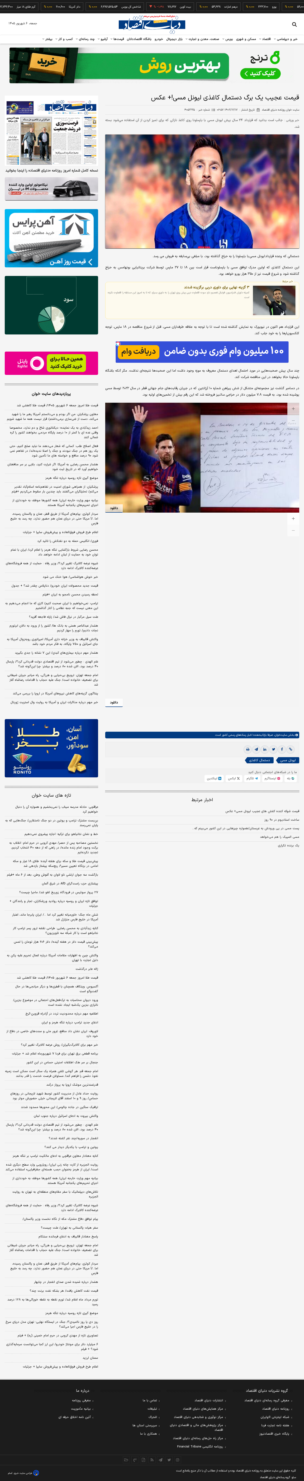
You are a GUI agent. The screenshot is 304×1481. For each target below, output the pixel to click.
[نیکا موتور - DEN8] (51, 189)
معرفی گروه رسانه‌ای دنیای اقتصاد (266, 1400)
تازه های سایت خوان (51, 795)
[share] (143, 1459)
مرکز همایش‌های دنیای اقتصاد (203, 1409)
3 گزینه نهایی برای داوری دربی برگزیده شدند (216, 287)
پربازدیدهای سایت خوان (51, 394)
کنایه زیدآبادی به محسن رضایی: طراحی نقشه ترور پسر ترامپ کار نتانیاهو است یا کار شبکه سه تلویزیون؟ (55, 931)
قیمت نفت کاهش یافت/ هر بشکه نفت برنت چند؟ (64, 1291)
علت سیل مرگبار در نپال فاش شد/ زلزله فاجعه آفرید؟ (63, 617)
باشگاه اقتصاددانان (139, 39)
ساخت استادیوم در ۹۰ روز (281, 820)
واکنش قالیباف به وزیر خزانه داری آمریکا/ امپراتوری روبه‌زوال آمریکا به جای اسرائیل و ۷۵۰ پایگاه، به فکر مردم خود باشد (52, 642)
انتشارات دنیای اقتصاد (209, 1400)
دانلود (114, 508)
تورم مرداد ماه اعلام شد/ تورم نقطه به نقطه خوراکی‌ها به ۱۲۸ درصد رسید (52, 1302)
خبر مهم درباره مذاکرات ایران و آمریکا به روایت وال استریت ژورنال (54, 702)
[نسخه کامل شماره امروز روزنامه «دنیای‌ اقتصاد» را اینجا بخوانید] (51, 131)
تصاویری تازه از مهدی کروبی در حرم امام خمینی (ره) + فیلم (58, 1335)
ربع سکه (285, 7)
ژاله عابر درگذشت (87, 969)
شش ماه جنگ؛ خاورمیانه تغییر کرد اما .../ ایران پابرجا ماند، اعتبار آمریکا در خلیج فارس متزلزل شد (55, 917)
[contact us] (134, 1459)
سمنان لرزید (90, 1358)
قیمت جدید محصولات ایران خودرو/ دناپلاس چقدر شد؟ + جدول (54, 586)
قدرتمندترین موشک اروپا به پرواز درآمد (72, 1085)
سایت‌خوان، (280, 735)
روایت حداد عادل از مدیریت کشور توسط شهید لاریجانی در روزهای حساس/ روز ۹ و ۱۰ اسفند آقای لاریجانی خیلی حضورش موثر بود (54, 1096)
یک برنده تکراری (288, 845)
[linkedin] (265, 749)
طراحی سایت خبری (23, 1473)
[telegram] (256, 749)
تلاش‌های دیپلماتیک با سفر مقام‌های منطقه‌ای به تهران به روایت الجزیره (55, 1194)
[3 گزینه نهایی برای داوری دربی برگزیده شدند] (274, 300)
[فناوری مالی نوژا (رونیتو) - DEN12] (51, 748)
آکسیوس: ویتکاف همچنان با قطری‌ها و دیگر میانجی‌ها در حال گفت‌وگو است (56, 989)
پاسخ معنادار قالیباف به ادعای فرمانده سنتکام (68, 1236)
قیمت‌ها (118, 39)
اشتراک (152, 1417)
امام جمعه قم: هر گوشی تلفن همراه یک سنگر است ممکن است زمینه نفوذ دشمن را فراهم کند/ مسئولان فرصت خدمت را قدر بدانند (51, 1074)
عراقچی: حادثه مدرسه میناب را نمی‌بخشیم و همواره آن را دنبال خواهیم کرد (56, 809)
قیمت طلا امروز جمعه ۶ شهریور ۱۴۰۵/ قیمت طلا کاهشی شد (57, 405)
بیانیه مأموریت (81, 1409)
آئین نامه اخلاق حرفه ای (74, 1417)
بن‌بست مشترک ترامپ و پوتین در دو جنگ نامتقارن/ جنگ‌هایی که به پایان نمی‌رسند (51, 823)
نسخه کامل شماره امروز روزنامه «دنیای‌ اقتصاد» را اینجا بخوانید (51, 170)
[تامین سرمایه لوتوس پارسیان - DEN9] (51, 305)
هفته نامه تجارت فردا (275, 1425)
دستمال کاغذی (259, 760)
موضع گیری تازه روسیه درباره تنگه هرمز (71, 478)
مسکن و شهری (246, 39)
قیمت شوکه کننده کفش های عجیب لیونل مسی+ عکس (262, 811)
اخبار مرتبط (202, 800)
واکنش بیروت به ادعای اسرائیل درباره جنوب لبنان (66, 1116)
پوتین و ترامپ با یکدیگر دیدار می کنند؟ (71, 1147)
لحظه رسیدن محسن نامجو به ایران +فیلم (70, 594)
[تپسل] (118, 343)
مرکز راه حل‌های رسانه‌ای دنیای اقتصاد (198, 1438)
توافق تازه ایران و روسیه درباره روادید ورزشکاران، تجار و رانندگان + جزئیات (54, 903)
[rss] (152, 1459)
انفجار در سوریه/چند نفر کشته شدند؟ (73, 1138)
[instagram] (177, 1459)
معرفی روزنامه (81, 1400)
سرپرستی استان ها (145, 1425)
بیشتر (48, 39)
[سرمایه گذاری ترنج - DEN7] (152, 65)
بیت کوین (152, 7)
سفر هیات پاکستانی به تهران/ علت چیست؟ (69, 1228)
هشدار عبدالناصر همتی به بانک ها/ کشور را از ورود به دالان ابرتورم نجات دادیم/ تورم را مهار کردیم (54, 628)
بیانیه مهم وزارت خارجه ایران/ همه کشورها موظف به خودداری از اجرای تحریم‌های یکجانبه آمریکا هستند (55, 503)
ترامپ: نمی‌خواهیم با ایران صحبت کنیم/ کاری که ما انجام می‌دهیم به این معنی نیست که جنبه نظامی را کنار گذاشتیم (51, 606)
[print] (248, 749)
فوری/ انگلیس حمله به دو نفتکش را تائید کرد (67, 541)
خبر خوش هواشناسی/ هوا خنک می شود (70, 577)
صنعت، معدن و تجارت (203, 39)
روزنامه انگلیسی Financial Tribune (200, 1446)
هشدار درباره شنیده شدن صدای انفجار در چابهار (66, 1282)
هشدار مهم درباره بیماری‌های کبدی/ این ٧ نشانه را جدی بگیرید (56, 653)
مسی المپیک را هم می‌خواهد (279, 837)
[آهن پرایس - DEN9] (51, 238)
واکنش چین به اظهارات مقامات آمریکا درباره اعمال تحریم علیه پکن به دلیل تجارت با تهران (52, 958)
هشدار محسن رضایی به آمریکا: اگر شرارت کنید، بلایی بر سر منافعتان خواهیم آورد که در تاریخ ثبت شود (52, 467)
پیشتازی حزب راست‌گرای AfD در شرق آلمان (70, 883)
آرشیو (104, 39)
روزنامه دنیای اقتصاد (275, 1409)
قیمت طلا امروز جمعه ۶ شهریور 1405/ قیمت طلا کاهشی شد (57, 978)
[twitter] (273, 749)
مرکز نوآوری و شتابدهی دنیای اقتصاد (198, 1417)
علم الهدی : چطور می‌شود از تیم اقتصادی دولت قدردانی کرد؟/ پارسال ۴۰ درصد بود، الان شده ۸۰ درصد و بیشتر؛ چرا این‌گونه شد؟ (52, 664)
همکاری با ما (148, 1434)
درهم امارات (197, 7)
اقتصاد (266, 39)
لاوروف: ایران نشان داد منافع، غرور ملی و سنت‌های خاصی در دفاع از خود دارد (52, 1034)
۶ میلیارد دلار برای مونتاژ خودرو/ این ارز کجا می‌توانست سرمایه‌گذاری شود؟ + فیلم (52, 1347)
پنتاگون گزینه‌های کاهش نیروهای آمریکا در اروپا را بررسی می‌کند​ (55, 693)
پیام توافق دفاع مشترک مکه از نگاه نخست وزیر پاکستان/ (60, 1219)
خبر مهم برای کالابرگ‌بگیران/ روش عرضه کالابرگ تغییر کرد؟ (59, 1045)
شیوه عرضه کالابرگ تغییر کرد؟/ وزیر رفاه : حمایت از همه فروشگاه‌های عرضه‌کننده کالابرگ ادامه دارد (52, 566)
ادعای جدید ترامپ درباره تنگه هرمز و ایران (70, 1022)
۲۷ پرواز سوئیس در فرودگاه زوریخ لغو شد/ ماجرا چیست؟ (58, 892)
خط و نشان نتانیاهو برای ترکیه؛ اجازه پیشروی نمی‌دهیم (61, 834)
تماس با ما (150, 1400)
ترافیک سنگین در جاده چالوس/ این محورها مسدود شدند (59, 1107)
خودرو (159, 39)
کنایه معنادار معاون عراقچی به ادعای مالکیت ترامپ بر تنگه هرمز (55, 1156)
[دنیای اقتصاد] (152, 24)
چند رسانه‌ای (86, 39)
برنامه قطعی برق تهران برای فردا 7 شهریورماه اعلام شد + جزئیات (55, 1053)
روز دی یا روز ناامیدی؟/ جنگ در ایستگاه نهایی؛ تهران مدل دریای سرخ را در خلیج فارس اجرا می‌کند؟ (51, 1324)
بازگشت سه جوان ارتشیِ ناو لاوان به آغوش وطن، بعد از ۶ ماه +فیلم (52, 875)
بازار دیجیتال (174, 39)
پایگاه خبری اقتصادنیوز (274, 1434)
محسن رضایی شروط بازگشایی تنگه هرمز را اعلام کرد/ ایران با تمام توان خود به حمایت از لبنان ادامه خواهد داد (54, 552)
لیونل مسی (288, 760)
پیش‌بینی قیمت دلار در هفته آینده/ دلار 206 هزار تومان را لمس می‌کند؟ (56, 944)
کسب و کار (65, 39)
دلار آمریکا (41, 7)
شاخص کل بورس (98, 7)
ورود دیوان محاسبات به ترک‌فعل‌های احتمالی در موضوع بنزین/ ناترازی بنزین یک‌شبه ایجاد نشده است (55, 1002)
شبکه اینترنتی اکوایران (275, 1417)
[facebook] (282, 749)
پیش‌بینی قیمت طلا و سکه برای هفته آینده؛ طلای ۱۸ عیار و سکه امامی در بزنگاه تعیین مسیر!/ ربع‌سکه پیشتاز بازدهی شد (55, 863)
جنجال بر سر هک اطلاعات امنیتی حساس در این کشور (62, 1062)
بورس (228, 39)
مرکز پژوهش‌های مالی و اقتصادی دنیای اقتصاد (196, 1427)
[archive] (126, 1459)
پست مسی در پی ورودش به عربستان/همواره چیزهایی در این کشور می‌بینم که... (245, 828)
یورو (241, 7)
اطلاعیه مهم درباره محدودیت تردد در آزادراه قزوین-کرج (61, 1013)
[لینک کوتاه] (290, 749)
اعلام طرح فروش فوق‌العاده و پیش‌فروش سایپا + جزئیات (60, 532)
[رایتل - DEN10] (51, 363)
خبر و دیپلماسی (287, 39)
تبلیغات (152, 1409)
